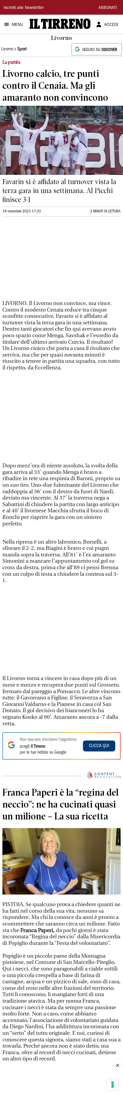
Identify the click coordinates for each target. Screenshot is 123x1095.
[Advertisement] (47, 261)
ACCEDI (111, 25)
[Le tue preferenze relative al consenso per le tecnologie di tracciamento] (112, 1084)
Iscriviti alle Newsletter (24, 8)
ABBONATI (108, 8)
